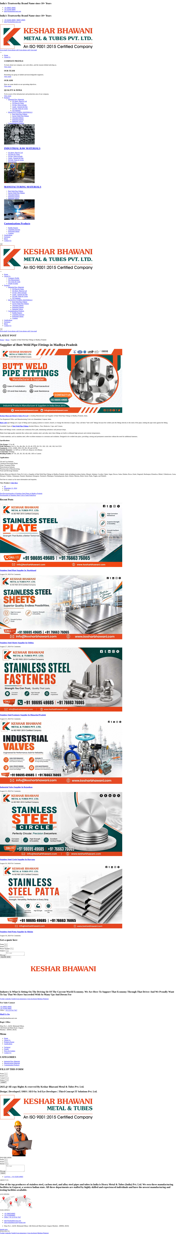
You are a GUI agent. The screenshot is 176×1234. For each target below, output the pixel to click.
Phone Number (5, 948)
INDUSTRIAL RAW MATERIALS (22, 148)
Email (2, 946)
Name (2, 944)
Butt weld (3, 423)
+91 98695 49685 (10, 8)
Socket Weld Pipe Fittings (20, 116)
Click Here (14, 483)
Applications (8, 235)
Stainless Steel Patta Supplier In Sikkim (16, 932)
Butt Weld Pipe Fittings (19, 114)
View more (7, 67)
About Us (7, 57)
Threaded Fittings (18, 118)
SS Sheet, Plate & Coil (19, 101)
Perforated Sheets (17, 316)
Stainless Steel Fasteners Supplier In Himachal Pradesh (23, 715)
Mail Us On (5, 1014)
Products (7, 98)
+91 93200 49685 (10, 9)
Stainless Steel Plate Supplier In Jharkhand (18, 570)
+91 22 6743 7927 (11, 1010)
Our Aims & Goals (14, 282)
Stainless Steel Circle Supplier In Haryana (17, 859)
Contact (2, 1078)
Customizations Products (16, 123)
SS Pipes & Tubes (18, 103)
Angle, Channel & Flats (20, 107)
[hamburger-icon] (1, 52)
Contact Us (7, 240)
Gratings (15, 318)
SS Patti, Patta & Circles (20, 108)
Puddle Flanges (17, 313)
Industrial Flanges (18, 119)
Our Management (13, 280)
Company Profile (13, 278)
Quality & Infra (13, 283)
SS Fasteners (16, 110)
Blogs (6, 239)
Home (6, 55)
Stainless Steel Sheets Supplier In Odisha (17, 643)
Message (3, 955)
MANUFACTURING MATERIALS (20, 112)
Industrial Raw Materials (16, 99)
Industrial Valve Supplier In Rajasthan (16, 787)
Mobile (2, 1164)
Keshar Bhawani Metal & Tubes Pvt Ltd (14, 416)
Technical (7, 237)
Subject (2, 951)
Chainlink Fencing (18, 314)
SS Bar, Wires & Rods (19, 105)
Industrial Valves (17, 121)
